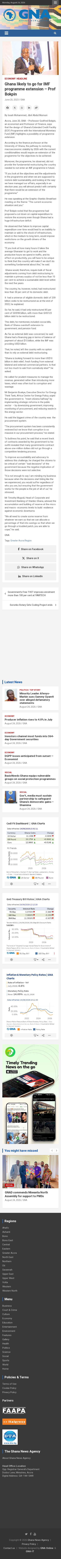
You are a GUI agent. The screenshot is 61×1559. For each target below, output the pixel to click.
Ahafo (5, 1227)
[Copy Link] (36, 108)
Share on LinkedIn (32, 576)
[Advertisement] (30, 646)
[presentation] (52, 1150)
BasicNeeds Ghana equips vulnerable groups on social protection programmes (30, 777)
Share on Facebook (32, 549)
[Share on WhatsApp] (22, 108)
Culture (6, 1314)
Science (6, 1352)
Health (5, 1343)
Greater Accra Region (21, 540)
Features (6, 1335)
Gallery (5, 1339)
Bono (5, 1236)
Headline (22, 78)
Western (6, 1286)
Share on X (32, 558)
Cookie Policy (9, 1388)
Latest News (13, 682)
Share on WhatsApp (32, 567)
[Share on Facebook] (7, 108)
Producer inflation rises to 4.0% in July (28, 719)
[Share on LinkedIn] (29, 108)
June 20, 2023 (12, 99)
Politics (24, 690)
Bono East (7, 1240)
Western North (9, 1290)
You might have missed (21, 1150)
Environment (8, 1331)
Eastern (6, 1248)
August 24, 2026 (28, 707)
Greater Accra (9, 1253)
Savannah (7, 1269)
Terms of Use (9, 1383)
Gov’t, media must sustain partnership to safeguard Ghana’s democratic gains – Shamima (37, 800)
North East (7, 1257)
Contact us (9, 1548)
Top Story (35, 690)
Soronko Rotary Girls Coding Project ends (31, 605)
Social (8, 772)
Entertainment (9, 1326)
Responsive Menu (55, 2)
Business (7, 1305)
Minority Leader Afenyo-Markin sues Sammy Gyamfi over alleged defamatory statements (37, 698)
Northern (6, 1261)
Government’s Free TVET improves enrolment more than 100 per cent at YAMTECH (31, 594)
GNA (22, 99)
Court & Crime (9, 1310)
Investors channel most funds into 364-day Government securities (29, 738)
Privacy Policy (9, 1392)
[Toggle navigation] (6, 33)
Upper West (8, 1278)
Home (5, 1368)
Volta (5, 1282)
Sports (5, 1360)
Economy (10, 78)
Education (7, 1322)
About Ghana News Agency (16, 1458)
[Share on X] (15, 108)
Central (6, 1244)
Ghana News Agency (38, 1540)
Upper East (7, 1274)
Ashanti (6, 1232)
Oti (3, 1265)
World (5, 1364)
